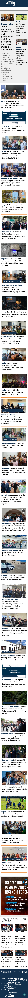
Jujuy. (3, 101)
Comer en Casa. (8, 126)
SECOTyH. (6, 863)
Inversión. (5, 495)
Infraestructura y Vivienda (12, 281)
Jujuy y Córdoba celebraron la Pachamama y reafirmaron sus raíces (12, 392)
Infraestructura (12, 992)
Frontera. (4, 575)
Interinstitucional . (8, 337)
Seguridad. (5, 259)
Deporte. (4, 812)
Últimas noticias (24, 979)
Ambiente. (6, 836)
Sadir (18, 928)
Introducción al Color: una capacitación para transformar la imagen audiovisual (14, 314)
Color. (4, 312)
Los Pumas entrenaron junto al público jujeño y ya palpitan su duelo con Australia (12, 814)
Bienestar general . (9, 443)
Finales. (5, 629)
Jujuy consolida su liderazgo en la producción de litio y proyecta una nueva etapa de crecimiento (7, 38)
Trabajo (10, 986)
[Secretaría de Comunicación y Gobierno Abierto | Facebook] (2, 996)
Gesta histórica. (7, 734)
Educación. (6, 524)
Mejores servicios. (8, 655)
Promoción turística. (10, 551)
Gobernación (8, 519)
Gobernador (21, 954)
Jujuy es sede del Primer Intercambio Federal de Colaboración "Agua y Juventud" (14, 289)
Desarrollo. (7, 24)
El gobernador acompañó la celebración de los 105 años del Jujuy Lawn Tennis (21, 961)
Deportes (7, 624)
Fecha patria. (7, 760)
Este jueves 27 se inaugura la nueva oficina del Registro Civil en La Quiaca (13, 658)
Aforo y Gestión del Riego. (12, 285)
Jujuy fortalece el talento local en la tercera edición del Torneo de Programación (14, 789)
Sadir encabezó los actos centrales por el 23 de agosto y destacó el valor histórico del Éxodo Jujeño (20, 938)
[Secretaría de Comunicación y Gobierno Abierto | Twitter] (5, 996)
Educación (7, 595)
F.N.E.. (4, 151)
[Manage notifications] (24, 994)
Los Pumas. (20, 22)
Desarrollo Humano (10, 147)
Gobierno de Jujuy (8, 651)
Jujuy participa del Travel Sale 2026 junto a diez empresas (12, 553)
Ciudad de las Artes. (10, 599)
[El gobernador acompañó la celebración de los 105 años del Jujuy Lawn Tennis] (21, 953)
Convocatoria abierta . (11, 707)
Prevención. (7, 232)
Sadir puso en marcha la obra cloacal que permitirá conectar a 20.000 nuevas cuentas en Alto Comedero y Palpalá (13, 499)
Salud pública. (19, 48)
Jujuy (4, 928)
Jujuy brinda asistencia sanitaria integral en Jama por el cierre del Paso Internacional (13, 577)
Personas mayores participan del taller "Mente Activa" (13, 445)
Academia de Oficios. (9, 178)
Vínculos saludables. (9, 415)
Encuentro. (6, 468)
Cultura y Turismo (9, 546)
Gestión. (5, 787)
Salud (19, 43)
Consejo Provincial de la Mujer (10, 411)
